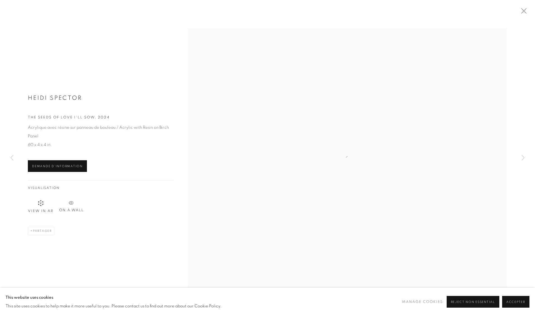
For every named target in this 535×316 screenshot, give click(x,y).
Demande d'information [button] (57, 166)
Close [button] (522, 12)
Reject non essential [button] (473, 301)
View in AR (41, 211)
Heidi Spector (55, 98)
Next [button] (523, 158)
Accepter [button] (515, 301)
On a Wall (71, 209)
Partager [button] (42, 230)
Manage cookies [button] (422, 302)
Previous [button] (12, 158)
